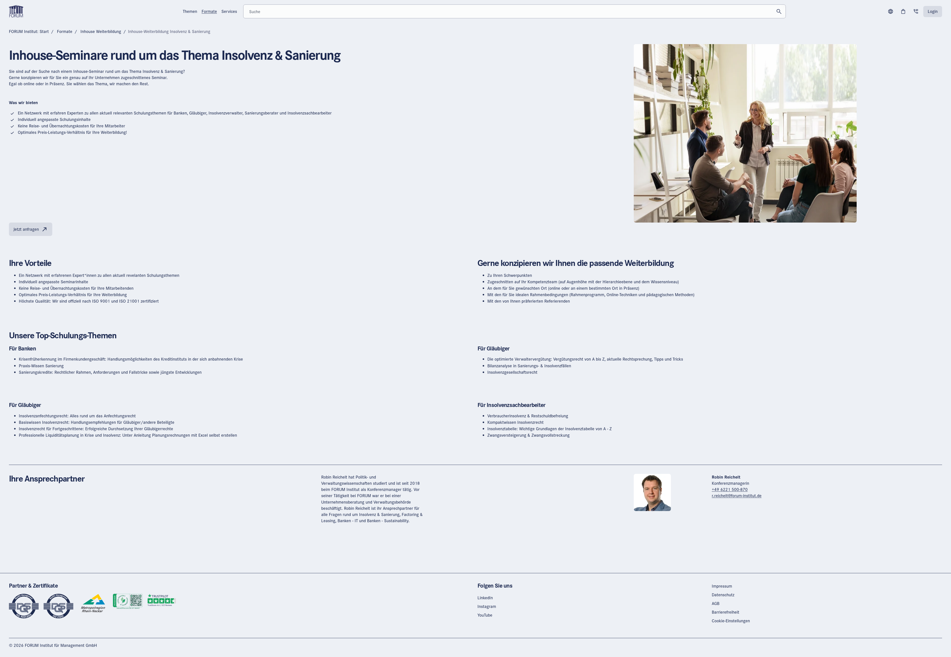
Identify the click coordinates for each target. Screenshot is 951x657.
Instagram (486, 606)
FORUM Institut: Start (29, 31)
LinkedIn (485, 597)
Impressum (722, 586)
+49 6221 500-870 (730, 489)
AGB (715, 603)
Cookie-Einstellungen (731, 621)
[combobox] (514, 11)
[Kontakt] (916, 11)
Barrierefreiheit (725, 612)
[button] (890, 11)
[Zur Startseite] (16, 11)
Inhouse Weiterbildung (100, 31)
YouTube (484, 615)
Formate (64, 31)
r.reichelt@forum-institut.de (737, 495)
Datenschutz (723, 595)
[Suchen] (779, 11)
